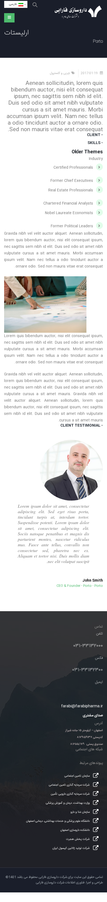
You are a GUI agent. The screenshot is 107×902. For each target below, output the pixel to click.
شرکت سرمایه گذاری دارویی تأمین (70, 794)
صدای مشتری (93, 716)
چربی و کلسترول (60, 73)
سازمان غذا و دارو (80, 812)
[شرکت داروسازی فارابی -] (78, 12)
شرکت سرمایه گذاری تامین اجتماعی (69, 785)
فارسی (13, 4)
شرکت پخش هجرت (78, 839)
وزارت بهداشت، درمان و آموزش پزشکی (68, 803)
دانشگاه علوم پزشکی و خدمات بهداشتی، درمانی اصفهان (58, 821)
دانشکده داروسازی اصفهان (75, 830)
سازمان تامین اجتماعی (77, 776)
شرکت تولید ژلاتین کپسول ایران (70, 848)
